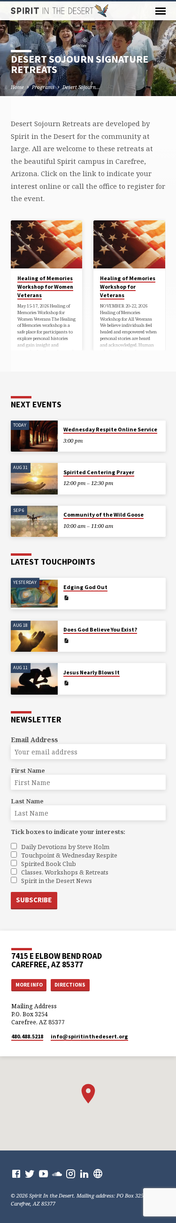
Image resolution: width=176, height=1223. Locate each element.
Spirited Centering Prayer (98, 472)
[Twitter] (29, 1173)
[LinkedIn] (84, 1173)
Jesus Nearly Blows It (91, 672)
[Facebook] (16, 1173)
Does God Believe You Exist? (100, 629)
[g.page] (97, 1173)
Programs (43, 87)
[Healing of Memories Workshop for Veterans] (129, 244)
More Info (29, 984)
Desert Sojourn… (81, 87)
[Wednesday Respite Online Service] (34, 436)
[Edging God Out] (34, 593)
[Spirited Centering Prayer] (34, 478)
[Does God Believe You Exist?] (34, 636)
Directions (69, 984)
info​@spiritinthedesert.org (89, 1036)
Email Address (34, 739)
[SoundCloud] (57, 1173)
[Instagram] (70, 1173)
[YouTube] (43, 1173)
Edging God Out (85, 587)
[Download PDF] (66, 597)
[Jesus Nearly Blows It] (34, 679)
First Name (28, 770)
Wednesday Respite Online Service (110, 429)
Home (17, 87)
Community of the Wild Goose (103, 514)
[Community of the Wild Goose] (34, 521)
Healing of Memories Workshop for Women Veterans (45, 287)
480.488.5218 (27, 1036)
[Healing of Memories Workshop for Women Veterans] (47, 244)
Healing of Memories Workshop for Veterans (127, 287)
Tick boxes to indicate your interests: (68, 831)
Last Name (27, 801)
